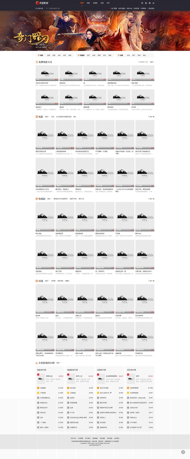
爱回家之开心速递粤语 (60, 199)
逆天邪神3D (139, 315)
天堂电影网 (42, 3)
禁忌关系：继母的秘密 (142, 189)
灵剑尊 (53, 281)
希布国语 (110, 107)
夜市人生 (81, 199)
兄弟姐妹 (73, 393)
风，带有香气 (99, 271)
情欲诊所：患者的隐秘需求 (104, 189)
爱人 (75, 116)
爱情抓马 (78, 189)
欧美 (94, 55)
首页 (82, 3)
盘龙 (57, 315)
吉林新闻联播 (134, 388)
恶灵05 (72, 398)
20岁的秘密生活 (45, 398)
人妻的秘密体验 (61, 151)
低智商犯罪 (59, 233)
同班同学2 (103, 398)
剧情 (48, 55)
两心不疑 (59, 271)
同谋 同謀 (134, 83)
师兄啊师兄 (59, 353)
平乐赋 (117, 233)
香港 (109, 55)
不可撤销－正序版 (101, 151)
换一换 (151, 116)
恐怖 (54, 55)
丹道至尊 (118, 315)
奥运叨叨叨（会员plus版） (138, 398)
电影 (88, 3)
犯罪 (64, 55)
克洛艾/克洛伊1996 (42, 83)
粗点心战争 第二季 (106, 393)
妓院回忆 (63, 83)
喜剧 (69, 55)
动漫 (102, 3)
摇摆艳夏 (86, 107)
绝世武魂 (60, 281)
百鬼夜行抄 (139, 353)
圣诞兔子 (39, 107)
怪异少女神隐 (104, 388)
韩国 (99, 55)
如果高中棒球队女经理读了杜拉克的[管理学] (113, 412)
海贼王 (67, 281)
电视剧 (95, 3)
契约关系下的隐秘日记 (142, 151)
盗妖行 (97, 315)
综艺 (108, 3)
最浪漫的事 (79, 233)
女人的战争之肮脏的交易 (63, 116)
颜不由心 (138, 233)
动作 (59, 55)
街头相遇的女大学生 (42, 189)
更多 (152, 62)
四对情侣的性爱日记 (82, 151)
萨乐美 (133, 107)
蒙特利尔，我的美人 (62, 189)
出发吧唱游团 (134, 393)
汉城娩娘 (43, 388)
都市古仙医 (79, 353)
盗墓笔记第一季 (120, 271)
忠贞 (52, 116)
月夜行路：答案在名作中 (143, 271)
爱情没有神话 (99, 233)
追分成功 (73, 388)
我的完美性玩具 (41, 151)
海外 (144, 55)
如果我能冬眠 (111, 83)
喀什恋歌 (39, 233)
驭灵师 (38, 315)
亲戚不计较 (73, 199)
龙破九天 (78, 315)
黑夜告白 (78, 271)
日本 (104, 55)
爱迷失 (62, 107)
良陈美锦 (39, 271)
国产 (88, 55)
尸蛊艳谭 (43, 393)
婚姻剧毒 (118, 353)
